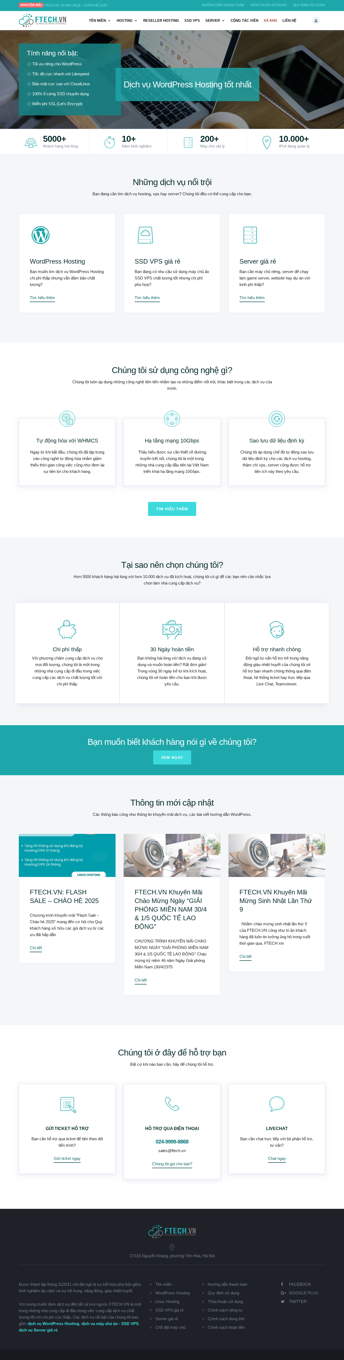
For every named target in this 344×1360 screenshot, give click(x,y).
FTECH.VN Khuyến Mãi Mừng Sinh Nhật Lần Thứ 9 (275, 900)
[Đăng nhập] (316, 20)
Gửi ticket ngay (67, 1158)
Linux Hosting (167, 1301)
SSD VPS (192, 21)
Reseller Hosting (161, 21)
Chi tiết (36, 947)
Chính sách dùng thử (226, 1318)
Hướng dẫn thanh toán (223, 5)
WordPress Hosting (57, 261)
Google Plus (303, 1293)
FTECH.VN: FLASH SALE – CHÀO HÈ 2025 (75, 5)
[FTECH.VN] (42, 25)
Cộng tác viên (244, 21)
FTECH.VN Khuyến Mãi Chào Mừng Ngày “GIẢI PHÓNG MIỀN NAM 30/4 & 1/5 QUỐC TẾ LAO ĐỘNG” (171, 909)
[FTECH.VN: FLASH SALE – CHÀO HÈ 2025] (67, 855)
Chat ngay (277, 1158)
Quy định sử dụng (309, 5)
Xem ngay (172, 757)
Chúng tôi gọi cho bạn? (172, 1163)
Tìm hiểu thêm (42, 297)
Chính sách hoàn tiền (226, 1327)
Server (212, 21)
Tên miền (97, 21)
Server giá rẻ (257, 261)
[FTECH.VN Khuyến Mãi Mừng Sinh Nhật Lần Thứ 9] (276, 855)
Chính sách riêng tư (225, 1310)
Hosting (124, 21)
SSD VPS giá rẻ (157, 261)
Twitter (298, 1301)
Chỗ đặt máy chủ (170, 1327)
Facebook (300, 1284)
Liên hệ (289, 21)
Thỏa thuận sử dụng (268, 5)
